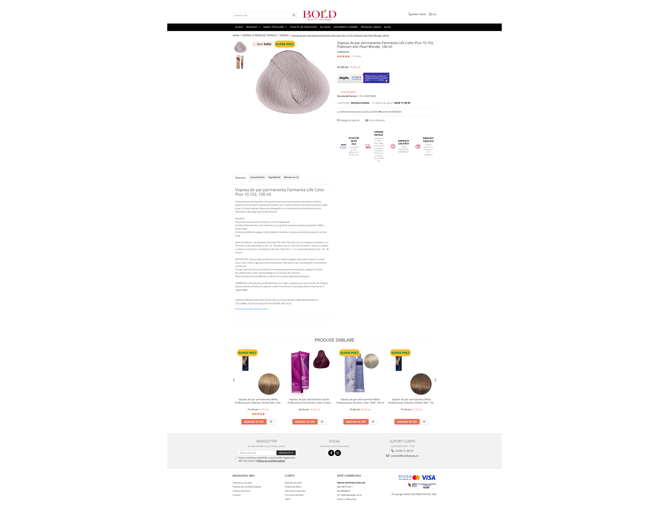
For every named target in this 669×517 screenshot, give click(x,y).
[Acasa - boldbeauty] (319, 15)
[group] (290, 81)
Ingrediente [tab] (274, 177)
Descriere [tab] (240, 177)
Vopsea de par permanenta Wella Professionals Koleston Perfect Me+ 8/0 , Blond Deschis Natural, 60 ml (258, 401)
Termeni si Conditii (242, 482)
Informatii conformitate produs (251, 308)
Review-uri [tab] (291, 177)
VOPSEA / (285, 35)
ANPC (288, 499)
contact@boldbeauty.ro (404, 455)
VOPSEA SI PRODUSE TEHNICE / (260, 35)
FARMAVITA (343, 51)
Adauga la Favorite (350, 120)
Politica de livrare (241, 490)
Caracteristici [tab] (257, 177)
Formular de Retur (294, 494)
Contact (237, 494)
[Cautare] (294, 15)
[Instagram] (338, 453)
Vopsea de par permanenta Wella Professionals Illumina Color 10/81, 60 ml (360, 401)
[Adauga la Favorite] (271, 422)
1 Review (356, 56)
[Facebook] (331, 453)
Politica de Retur (293, 486)
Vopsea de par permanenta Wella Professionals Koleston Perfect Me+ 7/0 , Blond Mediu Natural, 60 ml (411, 401)
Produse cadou (371, 27)
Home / (237, 35)
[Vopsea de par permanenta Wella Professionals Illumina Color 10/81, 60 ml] (360, 372)
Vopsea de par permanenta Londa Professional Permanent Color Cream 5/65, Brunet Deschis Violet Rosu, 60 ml (309, 401)
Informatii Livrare (346, 27)
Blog (387, 27)
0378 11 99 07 (404, 451)
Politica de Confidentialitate (270, 460)
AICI (245, 289)
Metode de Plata (293, 482)
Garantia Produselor (295, 490)
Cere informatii (376, 120)
